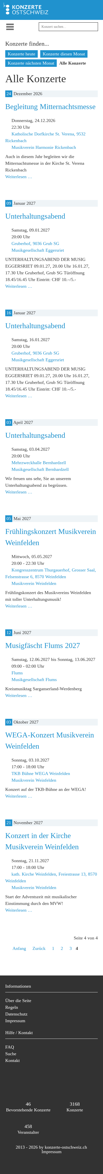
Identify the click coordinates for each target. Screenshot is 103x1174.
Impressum (15, 1020)
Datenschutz (16, 1014)
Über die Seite (18, 1000)
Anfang (19, 948)
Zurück (39, 948)
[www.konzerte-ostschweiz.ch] (27, 14)
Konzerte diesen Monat (64, 53)
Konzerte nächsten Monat (31, 63)
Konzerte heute (21, 53)
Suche (10, 1053)
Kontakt (12, 1060)
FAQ (9, 1047)
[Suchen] (91, 29)
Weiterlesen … (18, 176)
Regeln (11, 1007)
